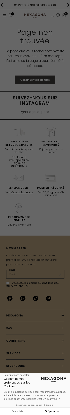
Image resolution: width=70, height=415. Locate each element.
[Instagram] (22, 298)
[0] (10, 15)
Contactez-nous (22, 192)
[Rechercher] (52, 15)
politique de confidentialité (43, 282)
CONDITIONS (15, 341)
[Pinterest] (48, 298)
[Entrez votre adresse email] (59, 274)
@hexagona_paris (35, 112)
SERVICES (13, 353)
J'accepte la (35, 282)
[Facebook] (9, 298)
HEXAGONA (14, 315)
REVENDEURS (15, 366)
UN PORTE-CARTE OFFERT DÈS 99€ (35, 5)
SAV (9, 328)
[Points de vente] (58, 15)
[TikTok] (35, 298)
